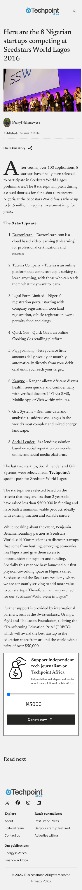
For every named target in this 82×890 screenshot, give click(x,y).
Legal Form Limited (28, 296)
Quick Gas (20, 333)
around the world (52, 640)
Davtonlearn (22, 235)
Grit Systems (22, 412)
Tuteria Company (26, 266)
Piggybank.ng (23, 351)
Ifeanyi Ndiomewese (26, 122)
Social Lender (23, 442)
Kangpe (18, 381)
